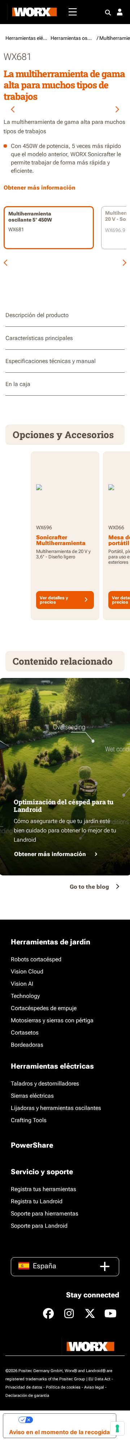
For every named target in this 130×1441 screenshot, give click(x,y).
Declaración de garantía (27, 1395)
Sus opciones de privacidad (71, 1419)
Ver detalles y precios (54, 600)
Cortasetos (25, 1032)
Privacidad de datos (23, 1387)
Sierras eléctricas (32, 1095)
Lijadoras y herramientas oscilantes (56, 1108)
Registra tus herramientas (43, 1189)
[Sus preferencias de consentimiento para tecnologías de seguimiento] (117, 1428)
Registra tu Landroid (36, 1201)
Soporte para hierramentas (44, 1213)
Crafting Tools (29, 1120)
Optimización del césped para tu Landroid (63, 806)
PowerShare (32, 1145)
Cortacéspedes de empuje (44, 1008)
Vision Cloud (27, 971)
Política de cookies (63, 1387)
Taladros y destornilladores (45, 1083)
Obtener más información (50, 854)
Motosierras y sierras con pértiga (52, 1020)
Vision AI (22, 983)
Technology (25, 996)
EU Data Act (99, 1379)
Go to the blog (89, 886)
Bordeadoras (27, 1044)
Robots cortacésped (36, 959)
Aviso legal (94, 1387)
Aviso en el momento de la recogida (59, 1432)
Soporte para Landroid (39, 1225)
